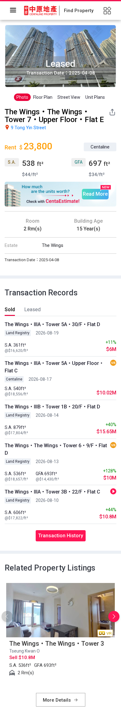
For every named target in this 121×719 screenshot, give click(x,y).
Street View (68, 97)
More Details (57, 700)
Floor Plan (42, 97)
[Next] (113, 616)
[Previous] (7, 616)
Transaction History (60, 536)
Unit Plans (95, 97)
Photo (22, 97)
